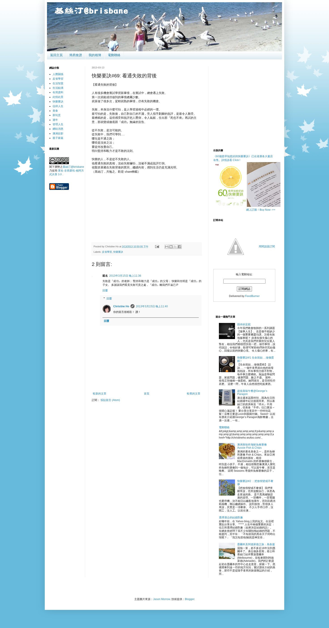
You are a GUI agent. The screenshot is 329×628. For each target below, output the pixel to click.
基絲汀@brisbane (73, 166)
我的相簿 (95, 55)
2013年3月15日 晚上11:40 (152, 306)
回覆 (105, 290)
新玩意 (57, 115)
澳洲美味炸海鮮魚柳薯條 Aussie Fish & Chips (252, 446)
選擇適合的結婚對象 (231, 517)
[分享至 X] (175, 246)
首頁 (146, 393)
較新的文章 (99, 393)
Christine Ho (121, 306)
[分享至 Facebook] (179, 246)
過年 (55, 119)
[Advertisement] (146, 205)
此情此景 (58, 97)
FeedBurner (252, 296)
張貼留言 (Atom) (110, 400)
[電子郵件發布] (157, 246)
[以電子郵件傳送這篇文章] (166, 246)
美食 (55, 110)
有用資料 (58, 92)
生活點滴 (58, 87)
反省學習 (107, 251)
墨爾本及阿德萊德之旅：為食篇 (256, 544)
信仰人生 (58, 106)
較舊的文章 (193, 393)
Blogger (189, 599)
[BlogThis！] (171, 246)
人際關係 (58, 74)
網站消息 (58, 128)
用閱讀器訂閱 (267, 246)
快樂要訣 (118, 251)
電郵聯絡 (114, 55)
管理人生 (58, 124)
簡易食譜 (75, 55)
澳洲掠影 (58, 133)
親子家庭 (58, 138)
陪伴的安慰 (244, 324)
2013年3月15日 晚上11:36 (125, 275)
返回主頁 (56, 55)
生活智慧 (58, 83)
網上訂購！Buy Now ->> (260, 209)
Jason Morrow (161, 599)
